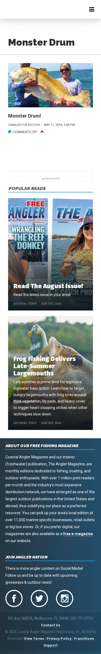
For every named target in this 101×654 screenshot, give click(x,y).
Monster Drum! (24, 116)
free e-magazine (78, 534)
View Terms (34, 639)
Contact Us (50, 625)
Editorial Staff (25, 303)
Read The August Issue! (48, 286)
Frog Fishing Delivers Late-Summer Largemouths (44, 366)
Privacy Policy (59, 639)
